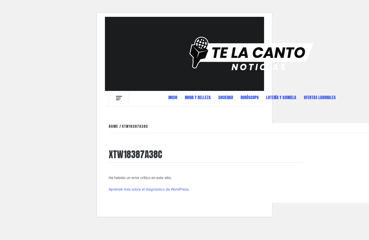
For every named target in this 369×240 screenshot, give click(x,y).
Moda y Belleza (198, 97)
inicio (172, 97)
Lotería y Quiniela (281, 97)
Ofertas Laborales (320, 97)
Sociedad (225, 97)
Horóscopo (249, 97)
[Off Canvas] (119, 98)
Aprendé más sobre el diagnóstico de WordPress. (149, 189)
